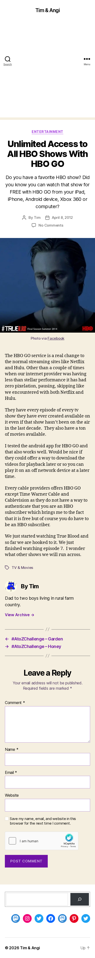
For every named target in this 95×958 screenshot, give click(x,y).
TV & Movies (22, 567)
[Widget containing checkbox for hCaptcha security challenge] (41, 841)
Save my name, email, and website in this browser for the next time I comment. (43, 821)
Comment (15, 703)
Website (12, 795)
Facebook (56, 338)
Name (11, 749)
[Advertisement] (47, 70)
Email (11, 772)
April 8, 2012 (62, 217)
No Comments (50, 225)
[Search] (79, 899)
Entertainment (47, 132)
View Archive (19, 614)
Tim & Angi (47, 10)
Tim (37, 217)
